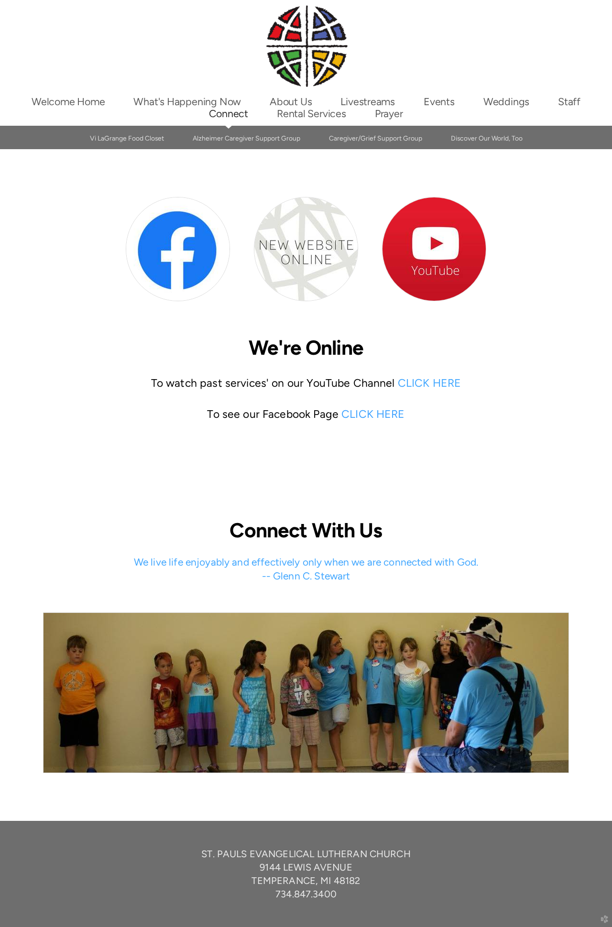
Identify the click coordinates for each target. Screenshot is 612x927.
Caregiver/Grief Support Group (375, 138)
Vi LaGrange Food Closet (127, 138)
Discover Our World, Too (487, 138)
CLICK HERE (429, 383)
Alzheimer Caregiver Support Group (246, 138)
